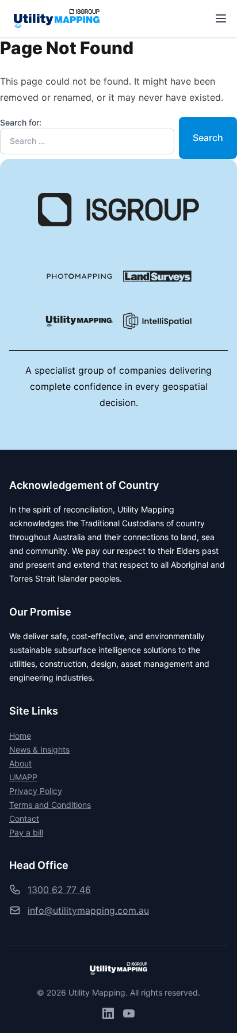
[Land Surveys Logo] (157, 276)
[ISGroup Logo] (118, 210)
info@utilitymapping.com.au (88, 910)
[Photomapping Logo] (79, 276)
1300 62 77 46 (59, 889)
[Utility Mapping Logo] (79, 321)
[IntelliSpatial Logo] (157, 321)
